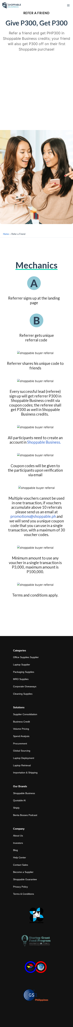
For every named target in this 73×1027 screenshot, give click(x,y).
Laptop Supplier (21, 664)
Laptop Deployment (23, 758)
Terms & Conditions (23, 894)
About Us (18, 835)
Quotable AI (19, 800)
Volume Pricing (21, 728)
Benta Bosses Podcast (25, 815)
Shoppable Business (24, 793)
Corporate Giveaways (24, 686)
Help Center (19, 857)
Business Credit (21, 721)
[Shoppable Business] (12, 5)
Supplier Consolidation (25, 714)
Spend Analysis (21, 736)
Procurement (20, 743)
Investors (18, 843)
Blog (15, 850)
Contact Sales (20, 864)
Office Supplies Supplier (26, 657)
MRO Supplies (21, 679)
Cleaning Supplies (22, 693)
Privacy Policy (20, 886)
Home (6, 234)
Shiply (16, 807)
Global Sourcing (21, 750)
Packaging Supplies (23, 672)
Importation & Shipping (25, 772)
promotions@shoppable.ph (33, 516)
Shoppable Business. (43, 442)
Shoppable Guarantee (25, 879)
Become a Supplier (23, 872)
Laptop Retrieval (22, 765)
